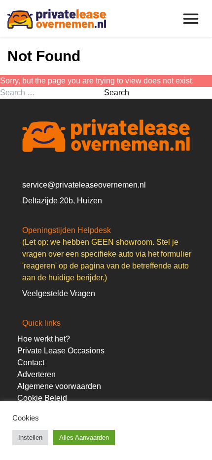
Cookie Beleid (42, 398)
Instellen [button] (30, 437)
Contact (30, 362)
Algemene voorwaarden (59, 386)
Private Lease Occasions (61, 350)
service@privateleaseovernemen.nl (84, 185)
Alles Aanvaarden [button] (84, 437)
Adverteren (36, 374)
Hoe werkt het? (43, 339)
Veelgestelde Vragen (58, 293)
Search (116, 92)
